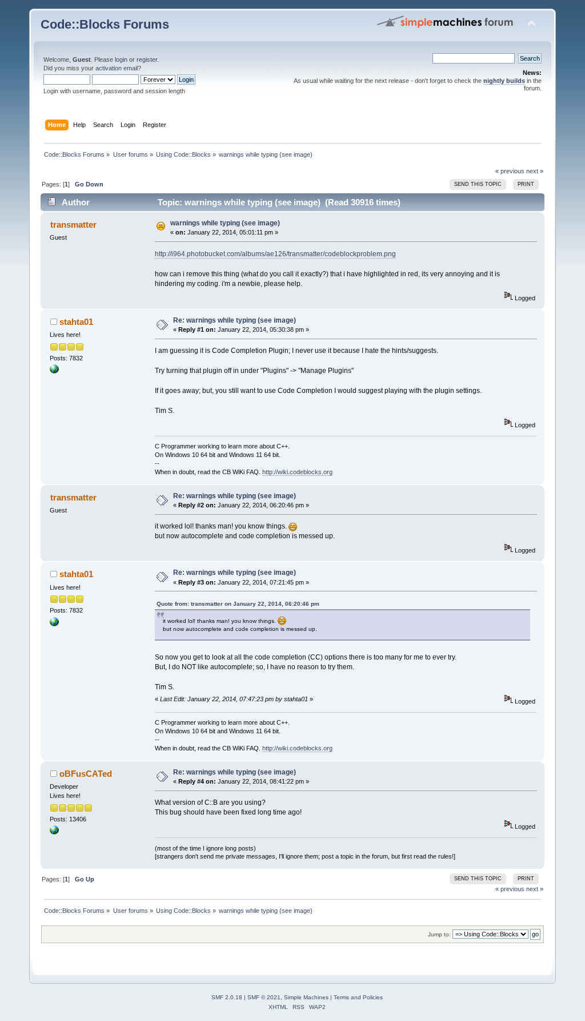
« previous (509, 171)
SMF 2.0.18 (226, 997)
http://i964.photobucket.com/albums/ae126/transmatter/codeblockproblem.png (275, 254)
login (121, 59)
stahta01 (76, 322)
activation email (116, 68)
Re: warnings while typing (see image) (234, 320)
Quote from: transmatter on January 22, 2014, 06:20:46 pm (238, 604)
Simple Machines (306, 997)
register (147, 59)
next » (534, 171)
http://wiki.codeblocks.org (297, 471)
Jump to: (439, 934)
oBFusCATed (85, 773)
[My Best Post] (54, 371)
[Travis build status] (54, 832)
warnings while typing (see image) (225, 223)
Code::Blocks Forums (105, 24)
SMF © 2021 (264, 997)
